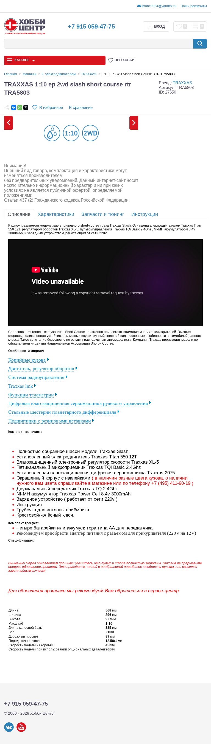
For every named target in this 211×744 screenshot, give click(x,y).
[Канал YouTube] (21, 731)
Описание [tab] (19, 214)
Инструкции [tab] (144, 214)
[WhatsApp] (19, 107)
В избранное (51, 107)
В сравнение (81, 107)
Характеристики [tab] (56, 214)
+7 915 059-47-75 (91, 26)
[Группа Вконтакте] (9, 731)
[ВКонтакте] (13, 107)
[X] (25, 107)
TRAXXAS (182, 82)
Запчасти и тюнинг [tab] (102, 214)
